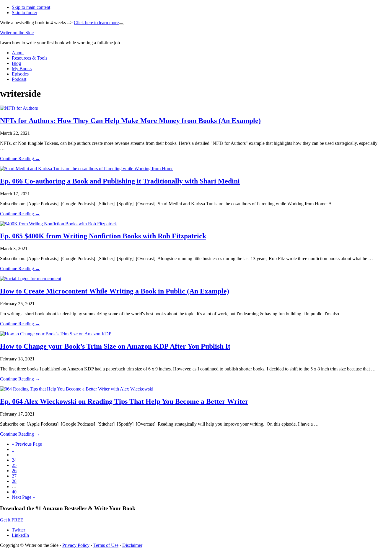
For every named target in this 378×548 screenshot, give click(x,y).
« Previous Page (27, 444)
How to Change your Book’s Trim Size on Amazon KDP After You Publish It (115, 346)
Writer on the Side (17, 32)
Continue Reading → (20, 158)
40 (14, 491)
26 (14, 470)
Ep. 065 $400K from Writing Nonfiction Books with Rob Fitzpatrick (103, 236)
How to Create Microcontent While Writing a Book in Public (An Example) (114, 291)
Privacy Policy (75, 545)
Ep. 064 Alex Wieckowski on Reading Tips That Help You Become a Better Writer (124, 401)
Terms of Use (105, 545)
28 (14, 481)
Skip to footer (24, 12)
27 (14, 475)
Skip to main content (31, 7)
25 (14, 465)
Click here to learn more (98, 22)
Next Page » (23, 497)
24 (14, 459)
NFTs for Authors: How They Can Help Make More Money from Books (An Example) (130, 120)
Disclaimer (132, 545)
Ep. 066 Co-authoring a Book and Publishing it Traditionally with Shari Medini (120, 181)
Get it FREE (11, 519)
